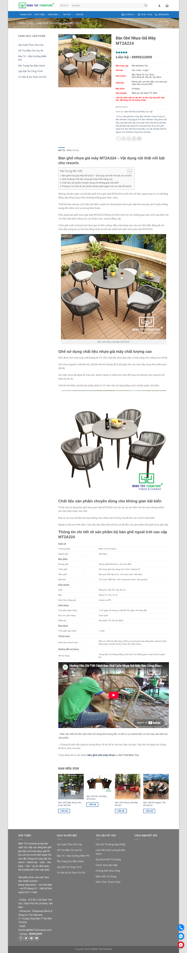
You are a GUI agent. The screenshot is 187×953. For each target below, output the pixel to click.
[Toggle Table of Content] (128, 171)
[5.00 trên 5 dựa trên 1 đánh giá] (142, 52)
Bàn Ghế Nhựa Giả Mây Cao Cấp (58, 23)
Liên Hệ (64, 811)
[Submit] (145, 5)
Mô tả (61, 150)
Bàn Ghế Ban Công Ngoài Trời (128, 119)
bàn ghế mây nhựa (148, 125)
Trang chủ (25, 14)
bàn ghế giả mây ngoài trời (127, 125)
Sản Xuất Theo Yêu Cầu (31, 44)
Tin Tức (67, 14)
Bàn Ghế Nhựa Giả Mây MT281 (126, 804)
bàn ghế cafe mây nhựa (130, 122)
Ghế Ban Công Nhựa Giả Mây (138, 132)
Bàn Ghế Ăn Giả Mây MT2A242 (96, 797)
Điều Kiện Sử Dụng (106, 876)
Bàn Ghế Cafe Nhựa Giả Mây (154, 122)
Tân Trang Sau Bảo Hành (31, 65)
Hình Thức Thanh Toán (108, 882)
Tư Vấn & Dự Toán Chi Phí (32, 77)
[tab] (61, 150)
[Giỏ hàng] (167, 5)
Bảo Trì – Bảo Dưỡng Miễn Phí (32, 58)
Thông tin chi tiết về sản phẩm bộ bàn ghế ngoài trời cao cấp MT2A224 (96, 186)
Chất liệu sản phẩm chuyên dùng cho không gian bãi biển (90, 182)
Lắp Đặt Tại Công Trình (30, 71)
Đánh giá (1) (73, 150)
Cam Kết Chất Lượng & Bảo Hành (110, 851)
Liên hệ (79, 14)
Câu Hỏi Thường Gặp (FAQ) (110, 844)
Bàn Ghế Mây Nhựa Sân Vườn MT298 (69, 804)
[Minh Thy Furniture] (36, 5)
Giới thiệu (39, 14)
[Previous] (58, 796)
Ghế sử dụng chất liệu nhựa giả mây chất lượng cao (87, 179)
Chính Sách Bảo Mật (107, 865)
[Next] (168, 796)
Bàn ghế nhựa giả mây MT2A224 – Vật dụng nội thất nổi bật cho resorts (97, 175)
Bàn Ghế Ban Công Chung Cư (152, 116)
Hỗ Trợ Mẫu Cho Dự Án (31, 50)
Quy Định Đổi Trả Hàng (108, 859)
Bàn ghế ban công (131, 116)
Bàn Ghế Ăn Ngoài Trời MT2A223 (154, 804)
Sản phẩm (53, 14)
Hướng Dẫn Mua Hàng (108, 870)
